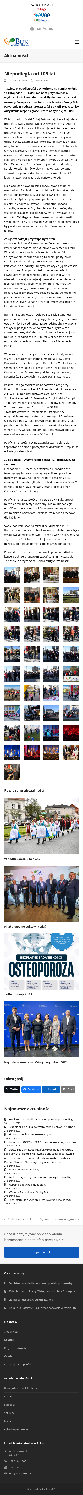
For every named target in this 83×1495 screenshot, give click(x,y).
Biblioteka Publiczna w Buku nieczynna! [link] (31, 1134)
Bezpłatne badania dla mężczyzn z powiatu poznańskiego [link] (41, 1119)
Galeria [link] (8, 1356)
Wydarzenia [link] (41, 80)
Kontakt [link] (9, 1339)
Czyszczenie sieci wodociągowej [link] (58, 1219)
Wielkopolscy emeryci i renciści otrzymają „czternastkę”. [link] (40, 1177)
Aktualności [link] (11, 1331)
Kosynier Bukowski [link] (15, 1348)
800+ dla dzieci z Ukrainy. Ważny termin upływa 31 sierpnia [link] (42, 1127)
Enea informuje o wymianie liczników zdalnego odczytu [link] (40, 1200)
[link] (41, 10)
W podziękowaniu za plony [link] (22, 859)
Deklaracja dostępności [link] (17, 1364)
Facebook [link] (9, 1404)
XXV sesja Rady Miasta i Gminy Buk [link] (28, 1192)
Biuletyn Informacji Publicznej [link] (21, 1388)
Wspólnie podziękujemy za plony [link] (27, 1184)
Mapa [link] (7, 1421)
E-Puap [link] (8, 1396)
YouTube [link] (9, 1413)
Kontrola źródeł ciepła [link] (18, 1219)
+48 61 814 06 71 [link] (43, 4)
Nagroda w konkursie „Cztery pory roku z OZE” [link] (35, 1062)
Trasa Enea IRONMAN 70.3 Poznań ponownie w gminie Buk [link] (42, 1142)
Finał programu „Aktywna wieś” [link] (25, 926)
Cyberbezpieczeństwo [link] (16, 1429)
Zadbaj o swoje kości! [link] (18, 994)
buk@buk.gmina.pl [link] (20, 1473)
